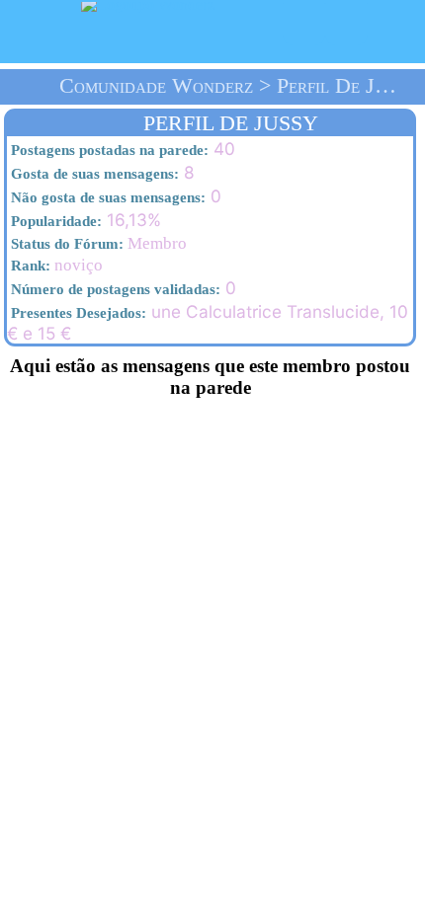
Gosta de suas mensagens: (93, 174)
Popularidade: (54, 221)
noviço (55, 265)
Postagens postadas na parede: (108, 150)
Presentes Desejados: (76, 313)
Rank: (28, 265)
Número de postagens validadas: (113, 289)
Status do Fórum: (65, 244)
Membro (97, 243)
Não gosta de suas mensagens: (106, 197)
